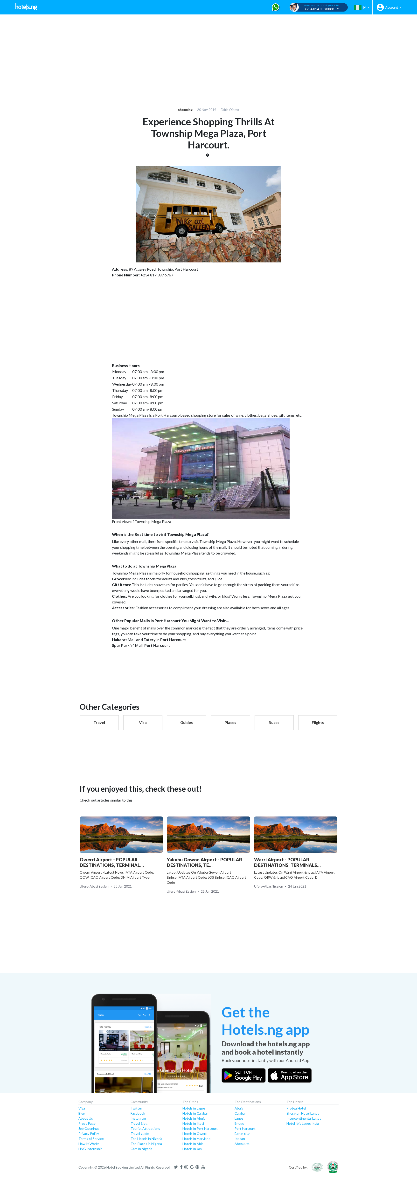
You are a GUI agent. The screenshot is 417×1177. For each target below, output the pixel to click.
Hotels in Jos (192, 1149)
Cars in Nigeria (141, 1149)
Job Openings (88, 1128)
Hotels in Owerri (194, 1133)
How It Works (88, 1144)
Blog (81, 1113)
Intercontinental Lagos (303, 1118)
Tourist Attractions (145, 1128)
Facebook (138, 1113)
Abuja (239, 1108)
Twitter (136, 1108)
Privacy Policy (88, 1133)
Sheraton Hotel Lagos (302, 1113)
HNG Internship (90, 1149)
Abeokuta (242, 1144)
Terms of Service (91, 1139)
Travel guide (140, 1133)
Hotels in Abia (192, 1144)
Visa (81, 1108)
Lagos (239, 1118)
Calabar (240, 1113)
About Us (85, 1118)
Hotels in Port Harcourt (200, 1128)
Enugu (239, 1123)
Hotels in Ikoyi (193, 1123)
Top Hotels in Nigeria (146, 1139)
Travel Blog (139, 1123)
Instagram (138, 1118)
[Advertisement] (148, 58)
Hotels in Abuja (193, 1118)
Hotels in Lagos (194, 1108)
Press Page (87, 1123)
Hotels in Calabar (195, 1113)
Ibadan (240, 1139)
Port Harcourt (245, 1128)
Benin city (242, 1133)
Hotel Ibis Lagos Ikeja (302, 1123)
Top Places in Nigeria (146, 1144)
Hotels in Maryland (196, 1139)
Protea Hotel (296, 1108)
